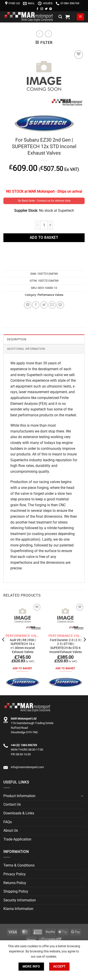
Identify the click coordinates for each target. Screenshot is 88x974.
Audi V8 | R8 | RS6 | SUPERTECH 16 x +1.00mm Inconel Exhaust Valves (22, 646)
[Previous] (3, 648)
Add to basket (44, 238)
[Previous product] (48, 33)
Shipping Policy (15, 891)
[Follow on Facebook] (37, 9)
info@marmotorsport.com (27, 767)
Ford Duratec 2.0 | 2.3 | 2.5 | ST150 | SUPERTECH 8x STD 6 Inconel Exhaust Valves (65, 646)
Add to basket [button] (22, 668)
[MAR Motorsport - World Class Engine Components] (29, 16)
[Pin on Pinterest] (60, 305)
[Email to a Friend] (52, 305)
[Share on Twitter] (44, 305)
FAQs (7, 822)
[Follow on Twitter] (46, 9)
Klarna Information (18, 909)
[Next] (84, 648)
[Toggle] (82, 795)
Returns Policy (14, 883)
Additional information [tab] (26, 348)
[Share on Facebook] (35, 305)
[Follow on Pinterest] (50, 9)
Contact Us (12, 804)
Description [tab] (16, 339)
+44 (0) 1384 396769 (24, 745)
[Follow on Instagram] (41, 9)
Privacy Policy (14, 874)
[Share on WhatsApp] (27, 305)
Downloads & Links (18, 813)
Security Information (19, 900)
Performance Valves (50, 294)
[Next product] (39, 33)
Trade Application (17, 839)
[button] (60, 16)
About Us (10, 830)
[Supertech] (22, 682)
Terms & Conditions (19, 865)
